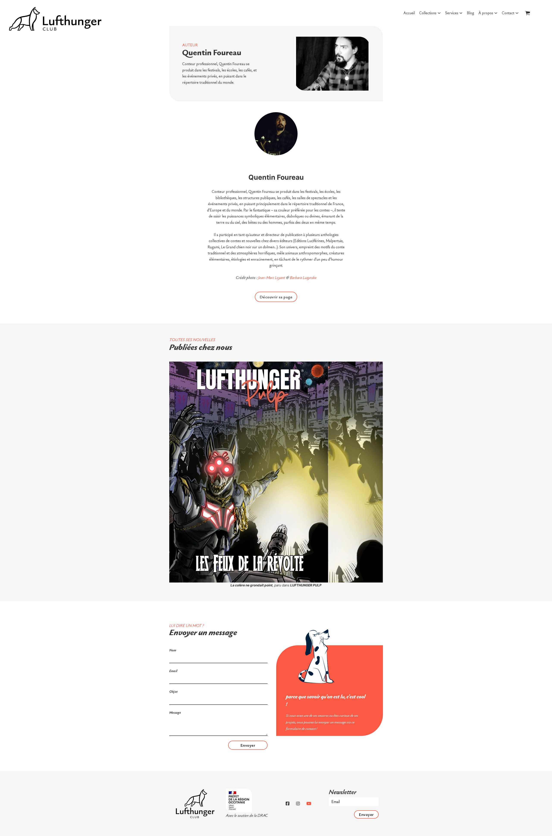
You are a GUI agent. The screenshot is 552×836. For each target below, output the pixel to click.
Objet (173, 692)
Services (451, 12)
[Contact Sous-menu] (517, 13)
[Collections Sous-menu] (439, 13)
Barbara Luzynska (303, 277)
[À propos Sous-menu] (495, 13)
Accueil (409, 12)
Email (173, 671)
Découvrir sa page (276, 296)
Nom (172, 650)
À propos (485, 12)
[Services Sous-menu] (461, 13)
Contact (508, 12)
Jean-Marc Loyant (271, 277)
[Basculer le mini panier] (527, 13)
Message (175, 712)
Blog (470, 12)
